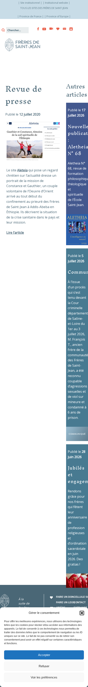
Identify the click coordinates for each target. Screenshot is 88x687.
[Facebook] (37, 29)
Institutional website (56, 2)
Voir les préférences (44, 677)
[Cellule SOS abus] (70, 29)
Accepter (44, 655)
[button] (82, 613)
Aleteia (22, 170)
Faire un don (65, 596)
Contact (80, 602)
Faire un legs (65, 602)
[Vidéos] (50, 29)
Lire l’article (15, 232)
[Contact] (63, 29)
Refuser (44, 666)
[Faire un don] (57, 29)
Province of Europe (57, 16)
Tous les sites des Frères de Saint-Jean (44, 8)
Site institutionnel (30, 2)
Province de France (30, 16)
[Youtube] (43, 29)
